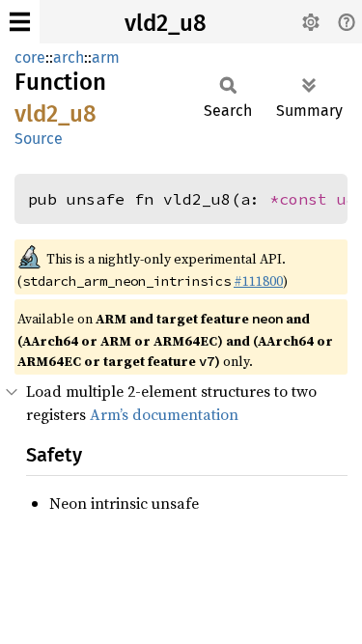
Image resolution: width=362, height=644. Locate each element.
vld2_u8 (166, 23)
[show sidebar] (20, 21)
